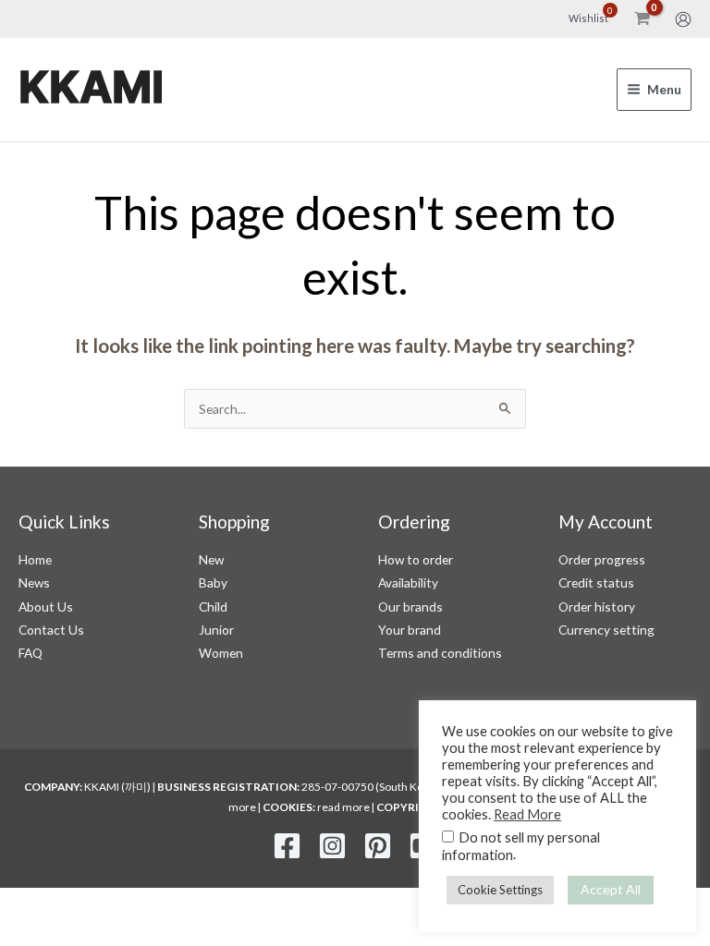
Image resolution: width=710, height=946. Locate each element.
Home (35, 559)
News (34, 582)
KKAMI (91, 88)
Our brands (410, 606)
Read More (527, 814)
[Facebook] (287, 845)
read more (343, 807)
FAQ (30, 653)
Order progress (601, 559)
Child (213, 606)
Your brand (409, 629)
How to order (415, 559)
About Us (45, 606)
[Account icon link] (683, 19)
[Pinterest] (377, 845)
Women (221, 653)
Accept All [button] (611, 889)
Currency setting (606, 629)
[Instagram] (332, 845)
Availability (408, 582)
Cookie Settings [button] (500, 889)
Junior (216, 629)
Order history (596, 606)
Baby (213, 582)
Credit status (596, 582)
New (211, 559)
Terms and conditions (440, 653)
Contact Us (51, 629)
